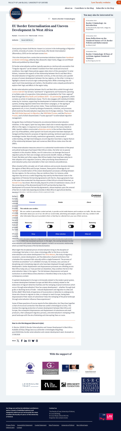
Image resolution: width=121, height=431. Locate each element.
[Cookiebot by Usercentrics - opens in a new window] (92, 196)
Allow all (88, 234)
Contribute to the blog (84, 8)
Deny (33, 234)
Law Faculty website (100, 2)
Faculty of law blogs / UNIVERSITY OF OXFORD (28, 2)
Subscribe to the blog (105, 8)
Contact (19, 428)
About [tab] (89, 202)
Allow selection (60, 234)
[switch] (50, 226)
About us (68, 8)
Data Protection (54, 425)
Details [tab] (60, 202)
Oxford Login (10, 428)
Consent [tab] (32, 202)
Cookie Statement (40, 425)
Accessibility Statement (24, 425)
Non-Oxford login (82, 425)
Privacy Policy (10, 425)
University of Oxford (67, 425)
